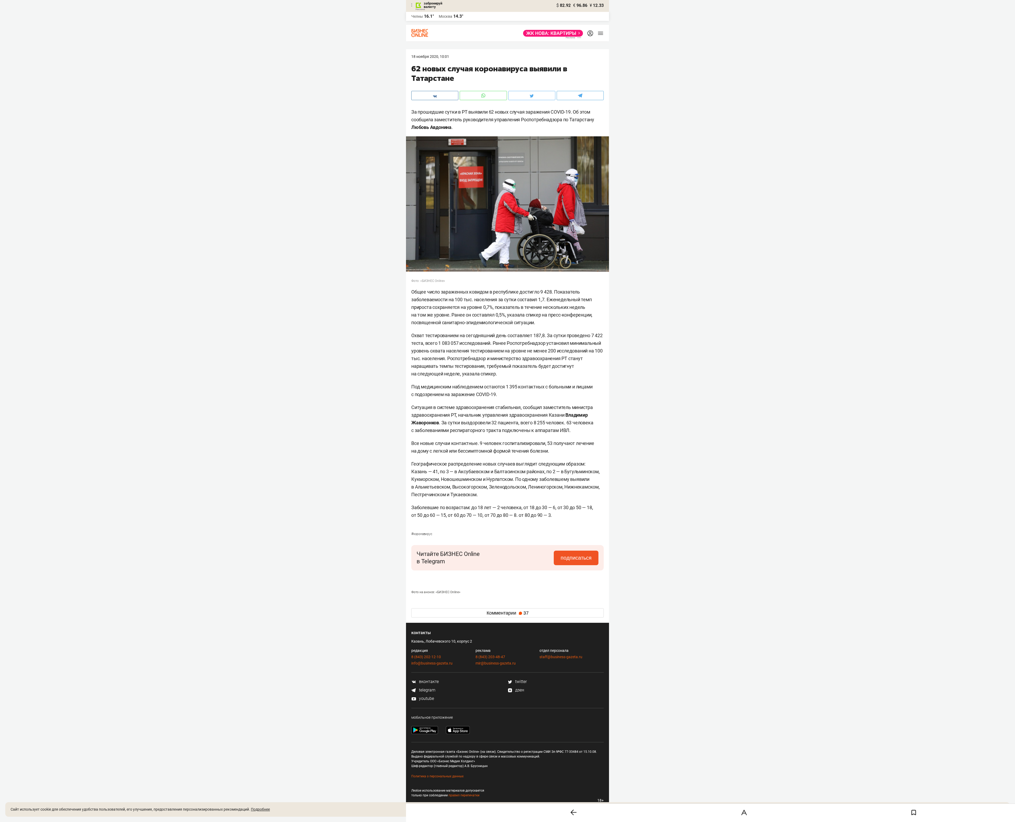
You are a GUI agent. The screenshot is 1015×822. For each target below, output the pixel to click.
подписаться (576, 558)
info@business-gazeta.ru (432, 663)
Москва (445, 16)
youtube (426, 698)
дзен (519, 690)
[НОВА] (551, 33)
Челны (417, 16)
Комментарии (508, 613)
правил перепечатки (464, 795)
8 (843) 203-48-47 (490, 657)
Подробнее (260, 809)
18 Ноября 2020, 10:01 (430, 56)
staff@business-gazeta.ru (560, 657)
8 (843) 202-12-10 (426, 657)
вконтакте (428, 681)
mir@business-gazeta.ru (496, 663)
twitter (520, 681)
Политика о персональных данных (437, 776)
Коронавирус (421, 534)
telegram (426, 690)
